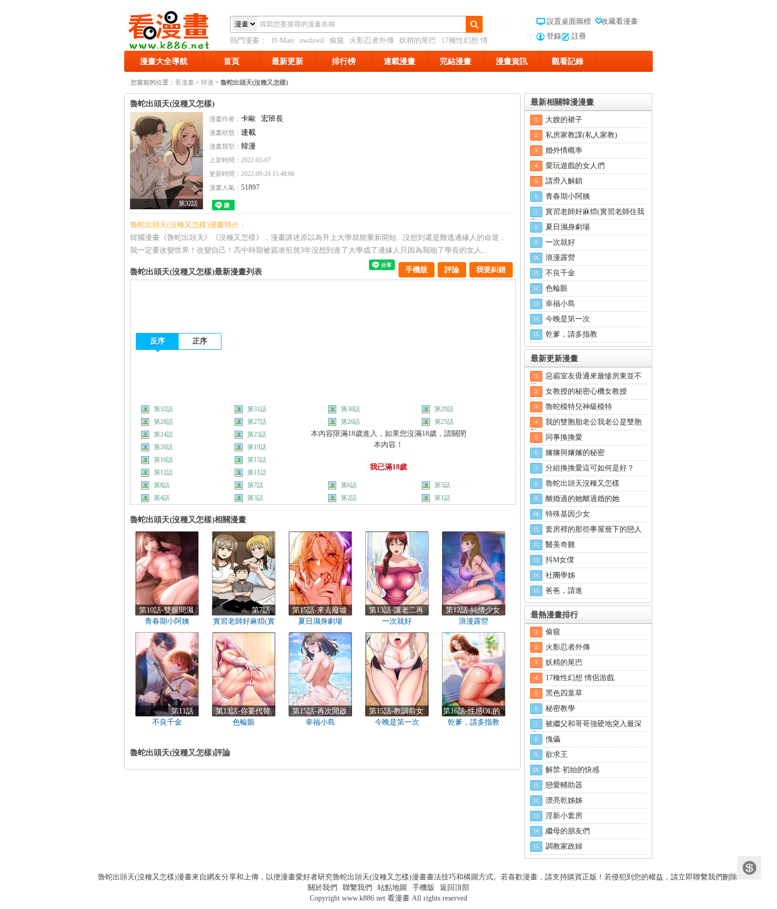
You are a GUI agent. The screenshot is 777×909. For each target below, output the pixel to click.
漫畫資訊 (512, 61)
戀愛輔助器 (563, 785)
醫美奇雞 (560, 545)
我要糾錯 (491, 270)
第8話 (162, 485)
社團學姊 (560, 575)
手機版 (416, 270)
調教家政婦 (563, 846)
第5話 (442, 485)
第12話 (163, 472)
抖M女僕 (559, 560)
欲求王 (556, 754)
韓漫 (207, 82)
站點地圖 (392, 888)
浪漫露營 (560, 258)
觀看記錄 (568, 61)
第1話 (442, 498)
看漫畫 (184, 82)
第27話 (257, 421)
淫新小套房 (563, 816)
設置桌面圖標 (569, 21)
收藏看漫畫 (619, 21)
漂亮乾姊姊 (563, 800)
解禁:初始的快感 (572, 770)
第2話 (349, 498)
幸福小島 (560, 304)
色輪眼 (556, 288)
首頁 (231, 61)
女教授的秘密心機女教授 (586, 391)
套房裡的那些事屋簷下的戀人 (593, 529)
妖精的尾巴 (417, 40)
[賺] (749, 868)
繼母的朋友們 (567, 831)
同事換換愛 (563, 437)
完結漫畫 (455, 61)
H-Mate (283, 40)
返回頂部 (454, 888)
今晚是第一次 (567, 319)
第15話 (256, 459)
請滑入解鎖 (563, 181)
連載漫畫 (399, 61)
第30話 (351, 409)
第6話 (349, 485)
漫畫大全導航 (164, 61)
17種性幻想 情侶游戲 (579, 678)
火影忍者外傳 (371, 40)
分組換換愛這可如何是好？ (589, 468)
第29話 (444, 409)
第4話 (162, 498)
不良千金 (560, 273)
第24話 (164, 434)
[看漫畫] (177, 28)
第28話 (164, 421)
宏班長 (272, 119)
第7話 (255, 485)
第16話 (163, 459)
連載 (248, 132)
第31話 (257, 409)
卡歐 (248, 119)
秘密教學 (560, 708)
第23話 (257, 434)
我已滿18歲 (388, 467)
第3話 (255, 498)
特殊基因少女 (567, 514)
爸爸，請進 (563, 591)
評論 (452, 270)
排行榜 (344, 61)
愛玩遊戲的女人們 (575, 166)
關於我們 (322, 888)
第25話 (444, 421)
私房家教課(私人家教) (581, 135)
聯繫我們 (357, 888)
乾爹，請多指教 (571, 334)
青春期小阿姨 (567, 196)
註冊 (578, 36)
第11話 (256, 472)
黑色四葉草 (563, 693)
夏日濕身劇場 (567, 227)
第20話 (163, 447)
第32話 (164, 409)
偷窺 (336, 40)
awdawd (312, 40)
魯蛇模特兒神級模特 (578, 407)
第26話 (351, 421)
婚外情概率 (563, 150)
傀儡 (552, 739)
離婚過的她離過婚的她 (582, 499)
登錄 (554, 36)
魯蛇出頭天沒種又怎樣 (582, 483)
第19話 (256, 447)
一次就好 (560, 242)
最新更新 (287, 61)
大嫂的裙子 (563, 120)
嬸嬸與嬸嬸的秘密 (575, 453)
